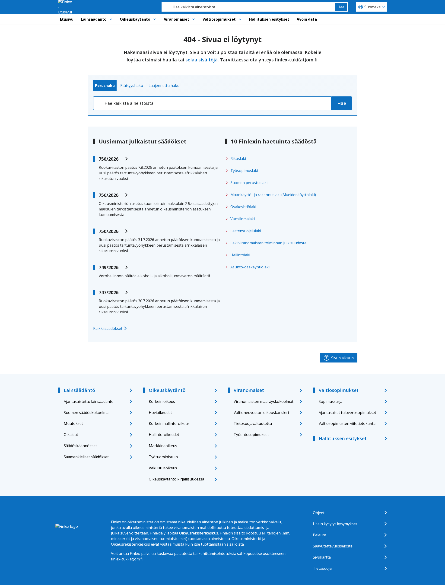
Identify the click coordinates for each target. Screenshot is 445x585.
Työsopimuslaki (244, 170)
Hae (340, 7)
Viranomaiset (176, 19)
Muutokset (73, 423)
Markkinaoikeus (163, 445)
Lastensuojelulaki (245, 230)
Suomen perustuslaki (248, 182)
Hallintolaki (240, 255)
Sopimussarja (330, 401)
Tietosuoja (322, 568)
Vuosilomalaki (242, 218)
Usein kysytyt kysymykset (335, 523)
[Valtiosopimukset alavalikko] (240, 19)
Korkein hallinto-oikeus (169, 423)
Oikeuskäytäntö (135, 19)
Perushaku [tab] (105, 85)
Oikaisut (71, 434)
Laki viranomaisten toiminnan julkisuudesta (268, 242)
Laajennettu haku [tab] (164, 85)
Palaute (319, 534)
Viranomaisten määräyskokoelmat (263, 401)
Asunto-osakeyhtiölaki (250, 267)
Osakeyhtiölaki (243, 206)
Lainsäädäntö (93, 19)
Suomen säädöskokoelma (86, 412)
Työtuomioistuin (163, 456)
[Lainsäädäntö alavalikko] (110, 19)
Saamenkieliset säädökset (86, 456)
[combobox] (248, 7)
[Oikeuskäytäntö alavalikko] (154, 19)
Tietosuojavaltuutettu (253, 423)
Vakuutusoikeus (163, 468)
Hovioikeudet (160, 412)
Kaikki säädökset (107, 328)
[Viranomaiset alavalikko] (193, 19)
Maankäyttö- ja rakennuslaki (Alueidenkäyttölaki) (273, 194)
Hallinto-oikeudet (164, 434)
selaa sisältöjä (201, 60)
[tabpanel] (222, 103)
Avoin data (307, 19)
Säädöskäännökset (80, 445)
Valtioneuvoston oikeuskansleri (261, 412)
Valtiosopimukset (219, 19)
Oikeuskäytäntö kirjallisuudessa (176, 479)
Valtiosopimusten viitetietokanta (347, 423)
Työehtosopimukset (251, 434)
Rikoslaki (238, 158)
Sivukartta (322, 557)
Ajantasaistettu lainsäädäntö (89, 401)
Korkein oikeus (162, 401)
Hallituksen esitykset (269, 19)
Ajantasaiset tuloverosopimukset (347, 412)
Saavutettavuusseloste (333, 546)
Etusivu (66, 19)
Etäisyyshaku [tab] (131, 85)
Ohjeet (318, 512)
